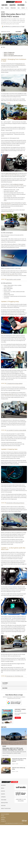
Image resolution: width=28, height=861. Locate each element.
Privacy (2, 815)
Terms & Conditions (5, 814)
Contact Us (3, 821)
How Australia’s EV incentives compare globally (16, 430)
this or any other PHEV (9, 394)
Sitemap (2, 819)
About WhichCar (5, 808)
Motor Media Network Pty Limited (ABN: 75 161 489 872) (14, 823)
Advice (3, 791)
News (2, 7)
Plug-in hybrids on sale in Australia (13, 279)
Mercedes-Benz (7, 202)
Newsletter (4, 802)
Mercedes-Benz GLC (20, 63)
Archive (3, 805)
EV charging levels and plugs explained (14, 383)
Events (3, 794)
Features (3, 799)
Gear (19, 7)
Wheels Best (13, 7)
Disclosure (3, 817)
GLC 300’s (12, 274)
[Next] (26, 8)
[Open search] (26, 2)
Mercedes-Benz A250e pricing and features (15, 502)
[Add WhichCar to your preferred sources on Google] (14, 702)
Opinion (3, 796)
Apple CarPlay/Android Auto (12, 173)
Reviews (7, 7)
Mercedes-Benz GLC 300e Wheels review (14, 676)
